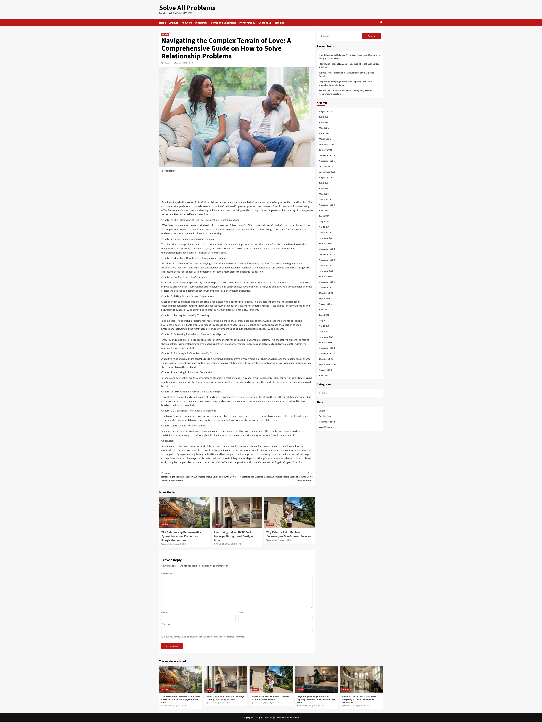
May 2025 (324, 194)
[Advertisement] (237, 188)
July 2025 (323, 183)
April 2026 (324, 133)
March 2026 (325, 139)
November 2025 (327, 161)
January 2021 (325, 342)
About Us (187, 22)
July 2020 (323, 375)
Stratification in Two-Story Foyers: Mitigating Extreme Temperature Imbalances (346, 92)
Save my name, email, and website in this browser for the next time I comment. (205, 636)
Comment (167, 573)
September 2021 (327, 298)
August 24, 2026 (284, 540)
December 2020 (327, 348)
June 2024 (324, 216)
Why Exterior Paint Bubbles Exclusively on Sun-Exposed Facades (346, 74)
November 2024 (327, 205)
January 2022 (325, 276)
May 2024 (324, 221)
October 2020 (326, 359)
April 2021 (324, 326)
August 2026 (325, 111)
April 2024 (324, 227)
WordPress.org (326, 427)
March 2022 (325, 265)
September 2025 (327, 172)
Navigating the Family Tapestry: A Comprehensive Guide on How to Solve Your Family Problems (198, 477)
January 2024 (325, 243)
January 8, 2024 (182, 63)
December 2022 (327, 254)
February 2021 (326, 337)
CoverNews (280, 717)
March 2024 (325, 232)
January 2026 (325, 150)
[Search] (381, 22)
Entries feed (325, 416)
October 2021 (326, 293)
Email (241, 612)
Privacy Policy (247, 22)
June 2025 (324, 188)
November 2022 (327, 260)
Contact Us (265, 22)
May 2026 (324, 128)
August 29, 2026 (179, 544)
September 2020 (327, 364)
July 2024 (323, 210)
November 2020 (327, 353)
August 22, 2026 (315, 706)
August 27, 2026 (232, 544)
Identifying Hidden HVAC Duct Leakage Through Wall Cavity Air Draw (234, 536)
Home (162, 22)
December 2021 (327, 282)
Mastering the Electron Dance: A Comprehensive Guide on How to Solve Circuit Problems (276, 477)
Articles (173, 22)
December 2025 (327, 155)
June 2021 (324, 315)
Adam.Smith (168, 63)
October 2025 (326, 166)
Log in (322, 410)
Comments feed (327, 421)
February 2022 (326, 271)
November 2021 (327, 287)
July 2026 (323, 117)
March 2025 (325, 199)
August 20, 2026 (360, 706)
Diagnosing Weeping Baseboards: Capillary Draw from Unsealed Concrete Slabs (345, 83)
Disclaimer (201, 22)
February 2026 (326, 144)
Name (165, 612)
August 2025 (325, 177)
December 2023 (327, 249)
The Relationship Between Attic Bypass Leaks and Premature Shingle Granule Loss (181, 536)
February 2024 (326, 238)
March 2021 (325, 331)
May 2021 (324, 320)
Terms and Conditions (223, 22)
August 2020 (325, 370)
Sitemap (279, 22)
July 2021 (323, 309)
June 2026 (324, 122)
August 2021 (325, 304)
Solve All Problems (187, 7)
